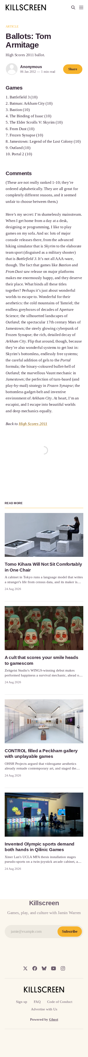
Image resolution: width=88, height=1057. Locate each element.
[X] (25, 968)
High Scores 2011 (33, 424)
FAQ (37, 1002)
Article (12, 26)
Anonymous (31, 67)
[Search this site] (73, 7)
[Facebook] (34, 968)
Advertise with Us (44, 1009)
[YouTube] (53, 968)
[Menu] (81, 7)
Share (72, 69)
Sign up (21, 1002)
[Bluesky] (44, 968)
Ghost (53, 1019)
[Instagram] (63, 968)
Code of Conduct (59, 1002)
